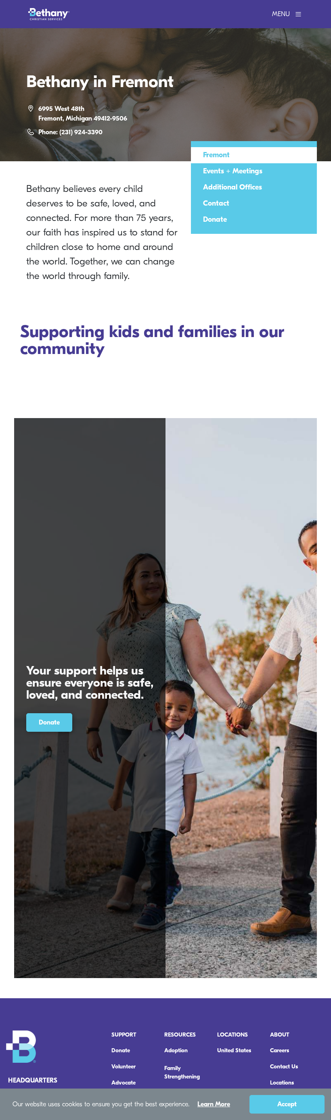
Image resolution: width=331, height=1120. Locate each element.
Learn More (213, 1104)
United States (234, 1050)
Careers (279, 1050)
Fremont (216, 155)
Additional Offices (232, 187)
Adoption (176, 1050)
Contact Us (284, 1066)
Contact (216, 203)
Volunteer (123, 1066)
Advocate (123, 1082)
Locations (282, 1082)
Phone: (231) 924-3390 (70, 132)
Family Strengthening (182, 1072)
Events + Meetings (232, 171)
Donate (215, 219)
